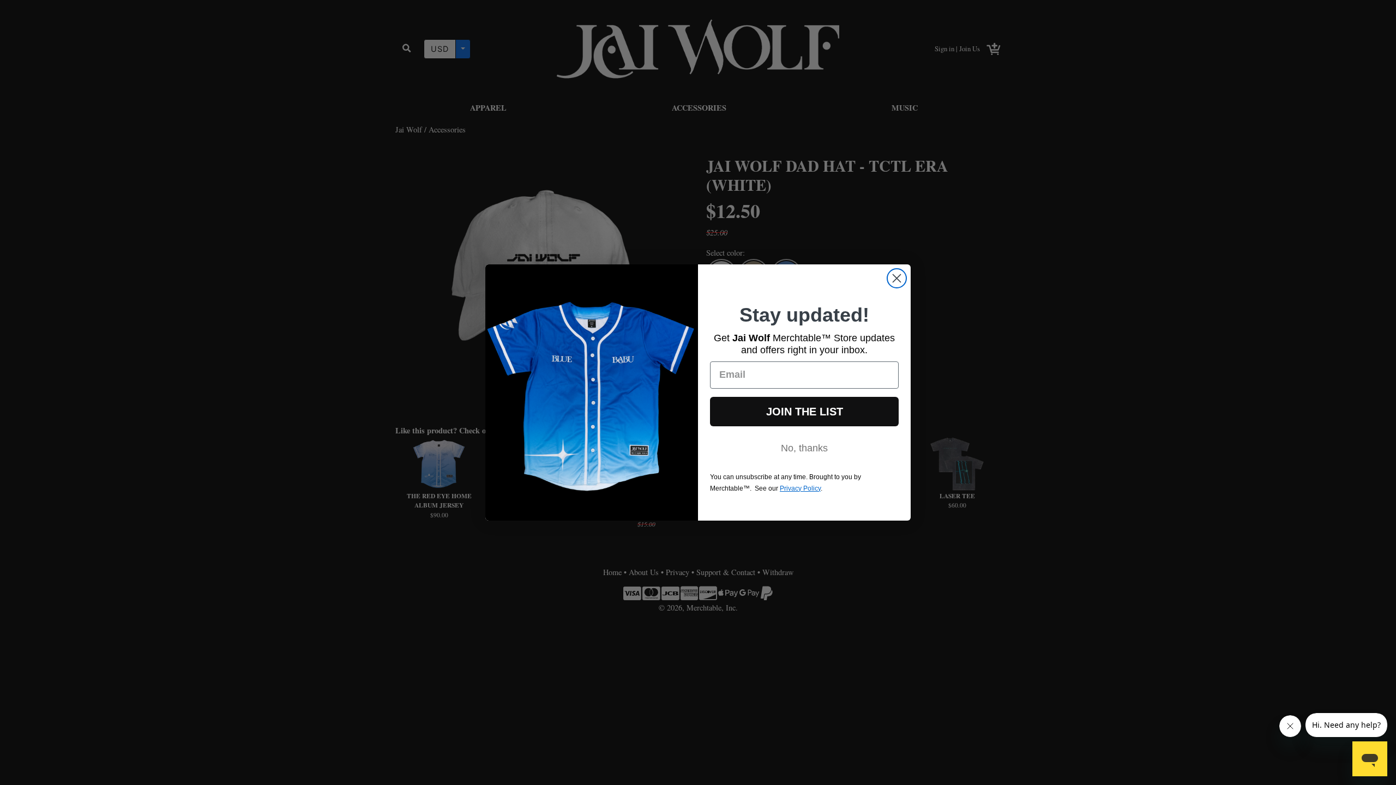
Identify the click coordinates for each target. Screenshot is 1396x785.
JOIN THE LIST (804, 412)
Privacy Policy (800, 488)
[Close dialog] (896, 278)
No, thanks (804, 448)
